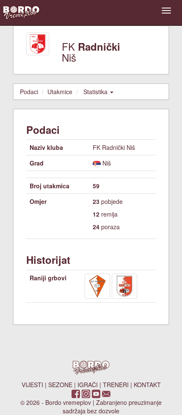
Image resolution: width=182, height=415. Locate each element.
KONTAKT (147, 384)
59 (96, 186)
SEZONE (60, 384)
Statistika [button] (96, 91)
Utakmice (59, 91)
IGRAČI (87, 384)
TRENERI (116, 384)
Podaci (29, 91)
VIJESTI (32, 384)
